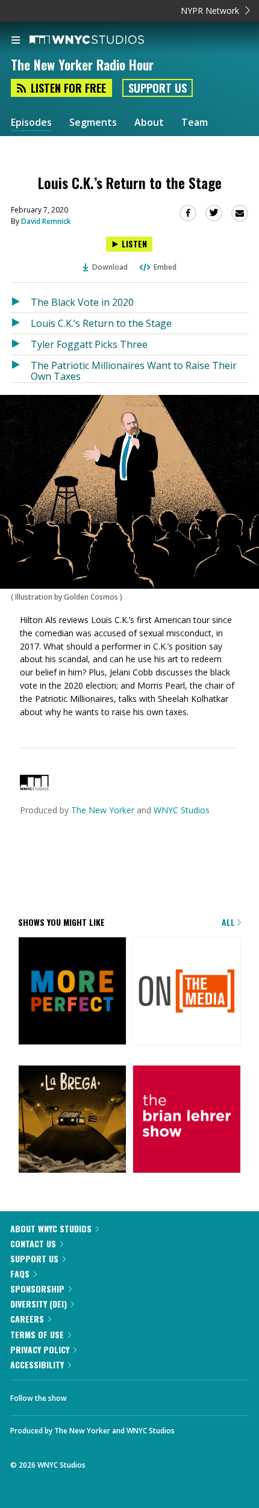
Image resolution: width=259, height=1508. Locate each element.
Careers (27, 1318)
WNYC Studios (182, 810)
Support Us (157, 88)
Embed (165, 267)
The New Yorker (102, 810)
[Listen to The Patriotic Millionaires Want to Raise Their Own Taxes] (21, 368)
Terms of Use (37, 1334)
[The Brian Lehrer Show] (187, 1120)
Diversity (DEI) (38, 1303)
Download (110, 267)
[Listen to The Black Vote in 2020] (21, 302)
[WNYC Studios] (34, 787)
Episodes (31, 122)
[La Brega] (72, 1120)
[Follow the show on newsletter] (121, 1395)
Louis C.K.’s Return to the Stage (101, 323)
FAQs (20, 1273)
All (229, 922)
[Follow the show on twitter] (88, 1395)
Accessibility (37, 1364)
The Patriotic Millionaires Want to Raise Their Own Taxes (134, 370)
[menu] (15, 41)
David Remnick (46, 221)
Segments (93, 122)
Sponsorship (37, 1288)
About (149, 122)
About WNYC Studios (51, 1228)
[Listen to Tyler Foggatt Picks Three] (21, 344)
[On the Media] (187, 992)
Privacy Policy (39, 1349)
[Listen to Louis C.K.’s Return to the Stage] (21, 323)
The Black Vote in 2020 (82, 302)
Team (194, 122)
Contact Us (33, 1243)
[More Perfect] (72, 992)
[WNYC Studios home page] (102, 40)
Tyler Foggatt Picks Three (89, 344)
